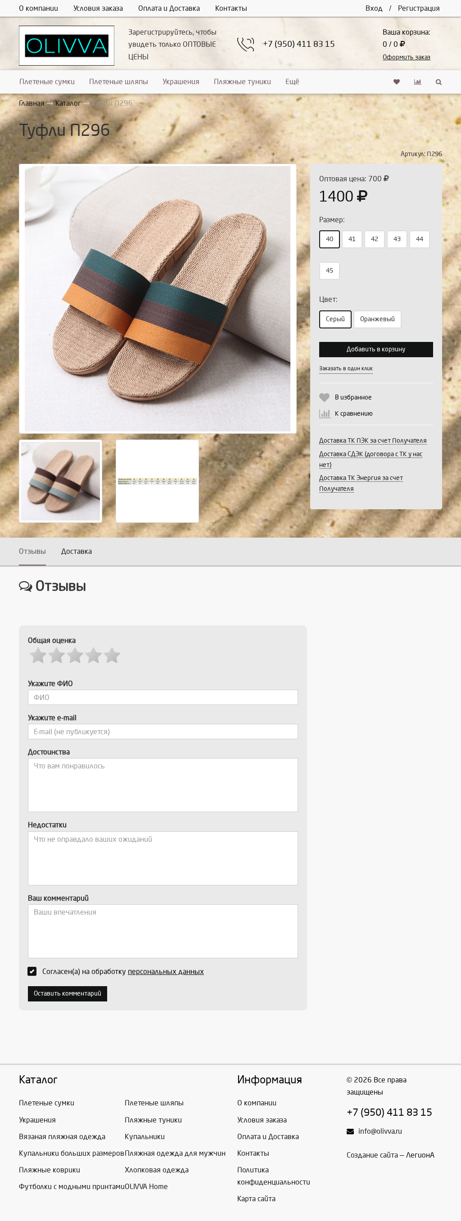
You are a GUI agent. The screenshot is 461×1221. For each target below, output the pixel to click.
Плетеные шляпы (118, 81)
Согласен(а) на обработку (123, 971)
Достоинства (49, 752)
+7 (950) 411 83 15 (299, 44)
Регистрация (419, 8)
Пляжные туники (242, 81)
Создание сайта (372, 1155)
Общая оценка (52, 640)
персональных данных (166, 971)
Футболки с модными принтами (72, 1186)
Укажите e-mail (52, 718)
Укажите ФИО (50, 683)
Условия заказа (98, 8)
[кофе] (60, 481)
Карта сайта (256, 1199)
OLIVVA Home (146, 1186)
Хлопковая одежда (157, 1170)
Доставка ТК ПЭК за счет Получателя (373, 440)
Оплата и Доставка (169, 8)
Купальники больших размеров (71, 1153)
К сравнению (354, 413)
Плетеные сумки (47, 81)
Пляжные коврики (49, 1170)
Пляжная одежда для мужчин (175, 1153)
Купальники (145, 1136)
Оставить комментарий (67, 993)
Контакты (231, 8)
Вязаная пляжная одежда (62, 1136)
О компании (38, 8)
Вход (374, 8)
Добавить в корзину (376, 349)
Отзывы (32, 551)
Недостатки (47, 825)
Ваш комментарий (58, 898)
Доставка (76, 551)
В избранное (353, 397)
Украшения (181, 81)
